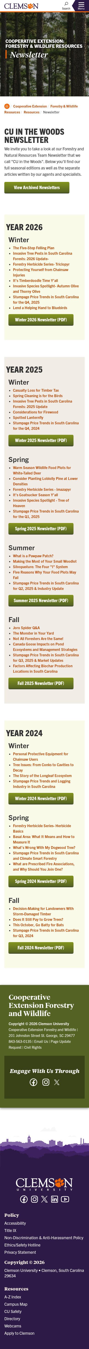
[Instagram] (46, 1084)
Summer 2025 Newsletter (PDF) (41, 600)
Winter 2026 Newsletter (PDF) (41, 319)
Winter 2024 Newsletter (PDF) (41, 798)
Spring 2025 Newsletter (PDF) (41, 528)
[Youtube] (65, 1201)
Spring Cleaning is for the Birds (38, 395)
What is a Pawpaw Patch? (33, 555)
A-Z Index (12, 1296)
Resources (31, 112)
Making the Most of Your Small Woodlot (45, 561)
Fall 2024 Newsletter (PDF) (41, 947)
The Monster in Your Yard (33, 633)
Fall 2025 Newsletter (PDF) (41, 683)
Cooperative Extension (30, 106)
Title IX (10, 1230)
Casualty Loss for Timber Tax (36, 390)
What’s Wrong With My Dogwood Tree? (44, 847)
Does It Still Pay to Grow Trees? (38, 919)
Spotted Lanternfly (28, 417)
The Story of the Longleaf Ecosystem (42, 775)
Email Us (41, 1041)
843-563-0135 (20, 1041)
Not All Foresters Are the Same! (38, 638)
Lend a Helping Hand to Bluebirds (40, 307)
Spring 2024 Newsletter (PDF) (41, 881)
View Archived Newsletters (37, 187)
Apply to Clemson (19, 1333)
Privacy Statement (20, 1252)
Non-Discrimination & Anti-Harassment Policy (43, 1237)
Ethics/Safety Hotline (22, 1244)
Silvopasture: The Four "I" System (40, 566)
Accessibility (15, 1223)
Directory (12, 1318)
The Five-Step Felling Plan (33, 247)
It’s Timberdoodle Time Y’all (35, 280)
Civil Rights (33, 1047)
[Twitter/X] (44, 1201)
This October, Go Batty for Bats (38, 924)
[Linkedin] (55, 1201)
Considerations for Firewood (35, 412)
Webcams (12, 1325)
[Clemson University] (21, 7)
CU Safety (12, 1311)
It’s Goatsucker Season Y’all (35, 494)
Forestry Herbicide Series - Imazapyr (42, 489)
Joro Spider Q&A (26, 627)
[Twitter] (56, 1084)
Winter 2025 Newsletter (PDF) (41, 440)
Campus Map (15, 1304)
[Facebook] (34, 1084)
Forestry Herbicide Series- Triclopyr (41, 264)
